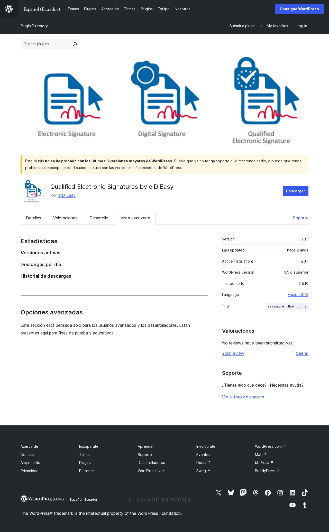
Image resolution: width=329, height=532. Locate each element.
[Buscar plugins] (75, 44)
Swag (203, 471)
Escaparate (88, 446)
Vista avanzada (135, 217)
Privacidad (30, 471)
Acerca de (29, 446)
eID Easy (67, 195)
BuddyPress (267, 471)
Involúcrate (205, 446)
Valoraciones (65, 217)
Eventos (203, 454)
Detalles (33, 217)
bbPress (264, 462)
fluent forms (297, 306)
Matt (261, 454)
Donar (203, 462)
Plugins (85, 462)
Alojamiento (30, 462)
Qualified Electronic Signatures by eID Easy (111, 186)
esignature (276, 306)
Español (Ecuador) (84, 499)
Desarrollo (98, 217)
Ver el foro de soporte (243, 396)
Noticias (27, 454)
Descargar (295, 191)
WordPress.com (270, 446)
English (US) (298, 294)
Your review (233, 353)
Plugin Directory (34, 26)
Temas (84, 454)
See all (302, 353)
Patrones (87, 471)
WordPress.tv (151, 471)
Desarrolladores (151, 462)
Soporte (300, 217)
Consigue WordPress (299, 9)
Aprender (146, 446)
